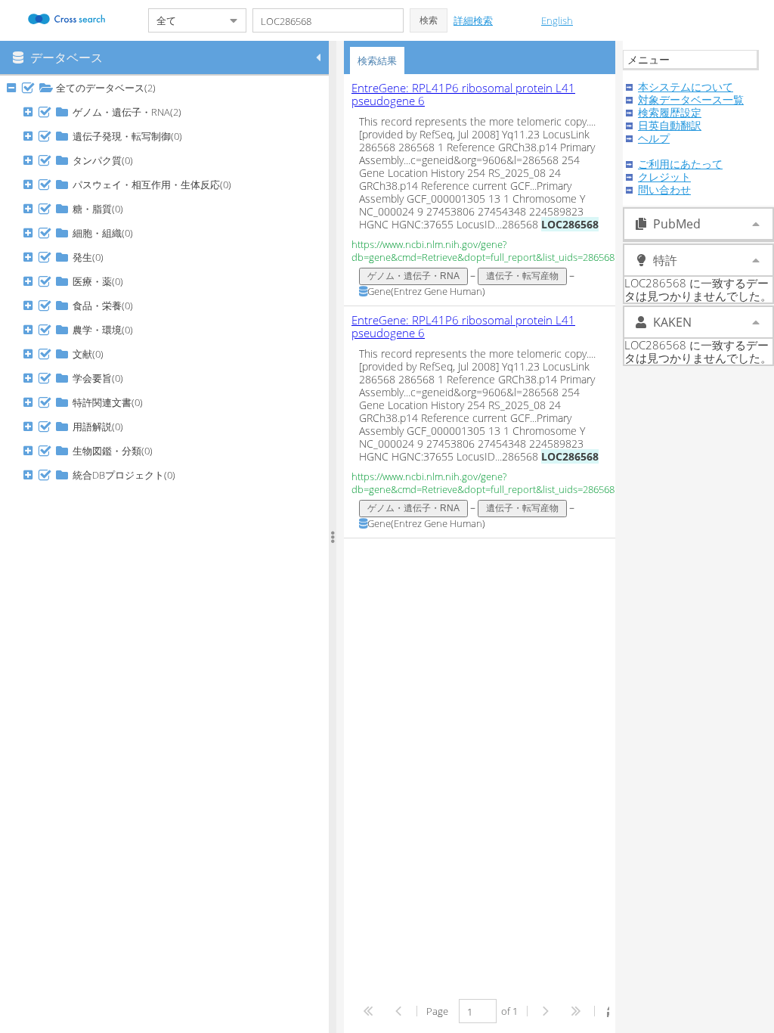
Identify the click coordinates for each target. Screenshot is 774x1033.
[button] (428, 20)
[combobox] (185, 20)
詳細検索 (473, 20)
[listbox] (483, 306)
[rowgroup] (168, 554)
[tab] (377, 60)
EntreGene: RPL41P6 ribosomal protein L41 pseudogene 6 (463, 94)
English (557, 20)
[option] (483, 190)
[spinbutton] (478, 1011)
